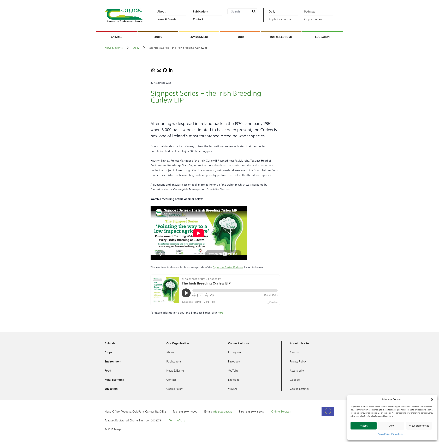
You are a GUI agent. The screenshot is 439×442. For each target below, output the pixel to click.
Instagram (234, 352)
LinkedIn (233, 380)
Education (322, 37)
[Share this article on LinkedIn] (170, 70)
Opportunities (313, 19)
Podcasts (309, 11)
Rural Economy (281, 37)
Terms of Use (177, 420)
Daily (272, 11)
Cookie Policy (174, 389)
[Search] (254, 11)
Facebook (234, 361)
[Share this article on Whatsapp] (153, 70)
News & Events (166, 19)
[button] (432, 399)
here (220, 312)
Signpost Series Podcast (228, 267)
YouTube (233, 370)
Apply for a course (280, 19)
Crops (157, 37)
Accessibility (297, 370)
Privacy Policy (383, 433)
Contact (198, 19)
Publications (201, 11)
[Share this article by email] (159, 70)
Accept (363, 425)
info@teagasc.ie (222, 411)
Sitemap (295, 352)
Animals (116, 37)
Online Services (281, 411)
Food (240, 37)
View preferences (419, 425)
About (161, 11)
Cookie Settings (300, 389)
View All (233, 389)
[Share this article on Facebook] (164, 70)
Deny (391, 425)
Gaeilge (295, 380)
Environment (199, 37)
